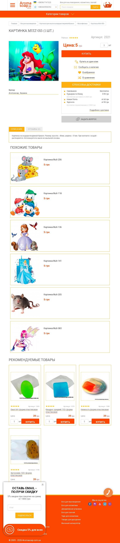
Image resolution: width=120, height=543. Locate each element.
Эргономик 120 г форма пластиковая (21, 474)
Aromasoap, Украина (18, 93)
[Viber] (110, 504)
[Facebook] (90, 504)
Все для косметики (69, 505)
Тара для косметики (69, 516)
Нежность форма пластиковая (95, 409)
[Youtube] (100, 504)
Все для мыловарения (70, 502)
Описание (16, 129)
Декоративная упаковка (71, 509)
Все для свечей (68, 512)
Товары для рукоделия (71, 520)
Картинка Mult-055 (97, 23)
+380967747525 (44, 2)
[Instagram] (95, 504)
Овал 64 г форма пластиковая (24, 409)
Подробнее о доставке (99, 110)
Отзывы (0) (34, 129)
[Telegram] (105, 504)
